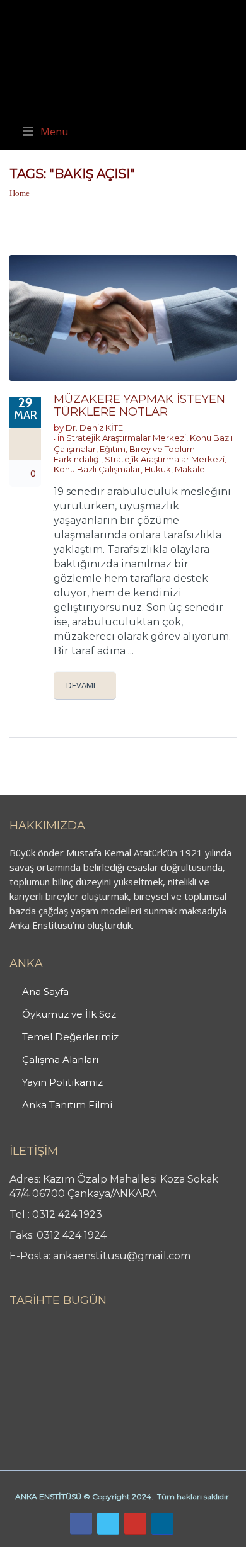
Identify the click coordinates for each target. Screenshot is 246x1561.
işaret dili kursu (199, 1553)
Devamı (80, 685)
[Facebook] (81, 1524)
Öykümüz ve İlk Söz (69, 1014)
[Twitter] (108, 1524)
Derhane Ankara (129, 1553)
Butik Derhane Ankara (46, 1553)
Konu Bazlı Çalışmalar (97, 469)
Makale (190, 469)
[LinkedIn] (162, 1524)
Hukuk (157, 469)
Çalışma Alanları (60, 1059)
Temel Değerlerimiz (70, 1037)
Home (19, 193)
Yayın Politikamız (62, 1082)
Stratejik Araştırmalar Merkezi (126, 438)
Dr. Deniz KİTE (94, 428)
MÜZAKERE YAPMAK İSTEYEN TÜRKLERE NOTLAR (139, 405)
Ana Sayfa (45, 991)
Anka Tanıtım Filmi (67, 1105)
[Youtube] (135, 1524)
